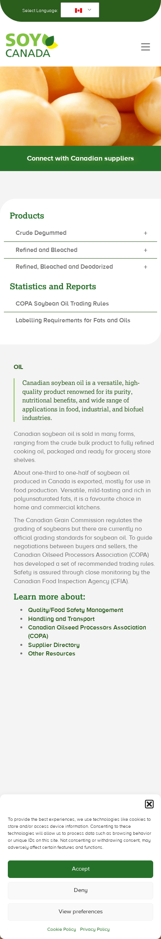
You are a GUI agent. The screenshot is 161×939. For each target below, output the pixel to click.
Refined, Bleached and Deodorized (81, 267)
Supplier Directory (54, 645)
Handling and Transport (61, 619)
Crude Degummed (81, 233)
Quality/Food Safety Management (75, 610)
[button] (149, 804)
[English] (78, 10)
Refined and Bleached (81, 250)
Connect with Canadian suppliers (80, 158)
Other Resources (51, 653)
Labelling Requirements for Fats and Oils (73, 320)
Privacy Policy (95, 929)
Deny (81, 890)
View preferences (81, 911)
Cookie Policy (61, 929)
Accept (80, 869)
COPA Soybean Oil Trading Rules (62, 304)
